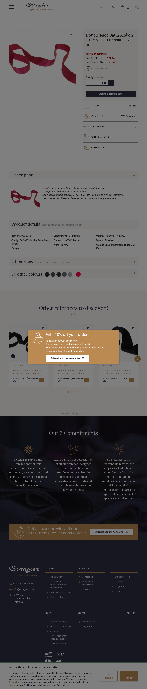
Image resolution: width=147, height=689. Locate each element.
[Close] (117, 327)
